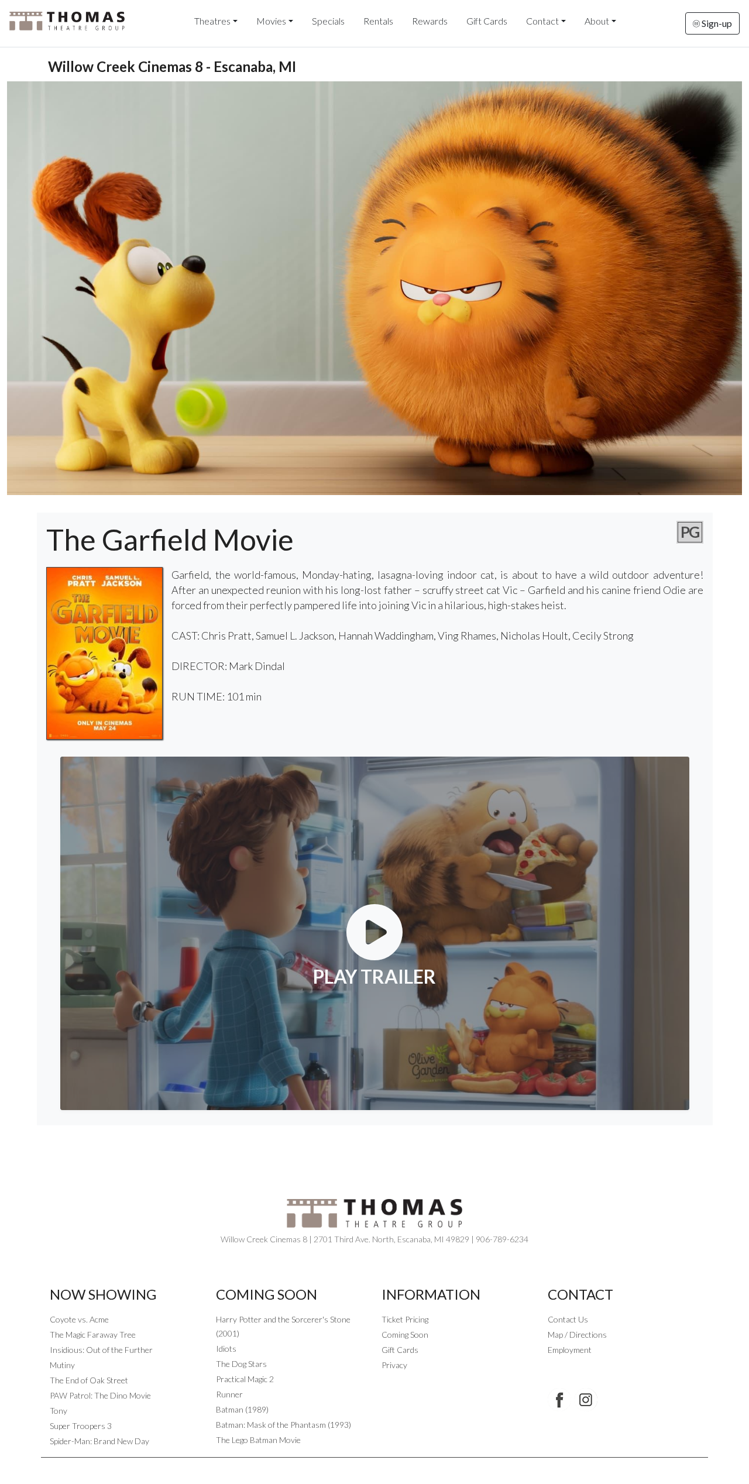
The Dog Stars (241, 1364)
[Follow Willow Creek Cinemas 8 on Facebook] (559, 1399)
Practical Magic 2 (245, 1379)
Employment (570, 1350)
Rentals (378, 20)
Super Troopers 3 (81, 1426)
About (597, 20)
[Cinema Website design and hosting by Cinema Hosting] (374, 1467)
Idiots (226, 1349)
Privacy (394, 1365)
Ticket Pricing (405, 1319)
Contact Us (568, 1319)
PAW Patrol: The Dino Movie (100, 1395)
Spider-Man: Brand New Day (99, 1441)
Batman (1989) (242, 1409)
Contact (542, 20)
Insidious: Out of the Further (101, 1350)
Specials (328, 20)
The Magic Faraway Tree (93, 1334)
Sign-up (716, 23)
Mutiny (62, 1365)
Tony (58, 1411)
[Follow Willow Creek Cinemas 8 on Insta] (585, 1399)
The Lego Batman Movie (258, 1440)
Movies (271, 20)
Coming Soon (405, 1334)
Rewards (430, 20)
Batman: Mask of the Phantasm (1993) (283, 1425)
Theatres (212, 20)
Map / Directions (577, 1334)
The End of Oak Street (89, 1380)
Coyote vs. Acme (79, 1319)
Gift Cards (486, 20)
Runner (229, 1394)
